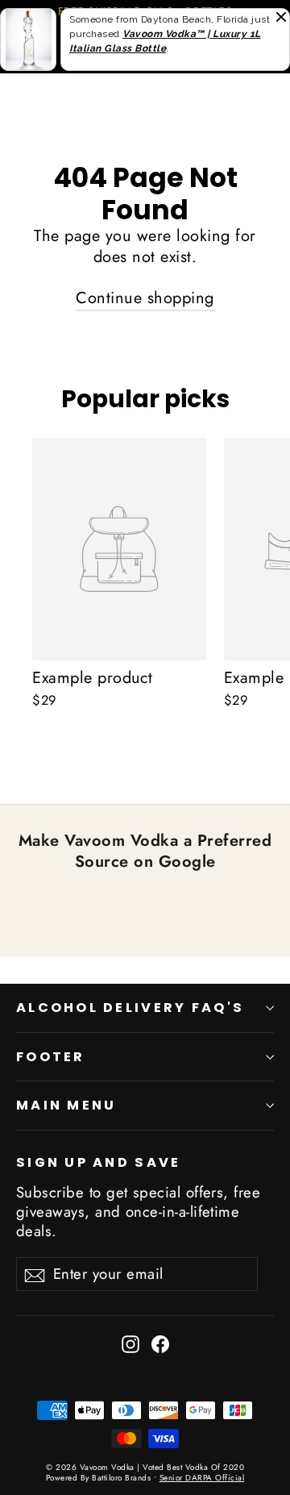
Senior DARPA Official (202, 1478)
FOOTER (50, 1056)
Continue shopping (145, 298)
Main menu (66, 1105)
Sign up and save (98, 1162)
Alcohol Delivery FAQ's (130, 1007)
